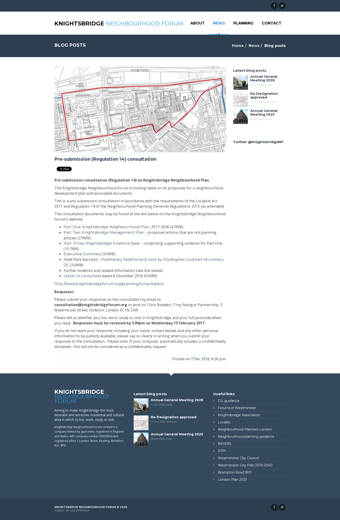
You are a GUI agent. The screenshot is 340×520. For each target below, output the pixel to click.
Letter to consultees (82, 276)
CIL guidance (228, 401)
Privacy (84, 510)
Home (238, 45)
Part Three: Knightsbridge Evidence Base (102, 243)
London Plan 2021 (232, 479)
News (219, 23)
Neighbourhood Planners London (245, 429)
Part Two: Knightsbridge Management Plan (104, 232)
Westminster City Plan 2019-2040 (245, 465)
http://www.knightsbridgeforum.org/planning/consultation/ (109, 284)
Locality (224, 422)
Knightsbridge (118, 23)
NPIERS (224, 444)
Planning (243, 23)
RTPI (222, 451)
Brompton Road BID (235, 472)
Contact (271, 23)
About (197, 23)
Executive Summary (82, 254)
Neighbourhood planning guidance (246, 436)
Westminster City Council (238, 458)
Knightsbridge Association (239, 415)
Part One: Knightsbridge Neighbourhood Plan (106, 227)
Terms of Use (65, 510)
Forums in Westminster (237, 408)
